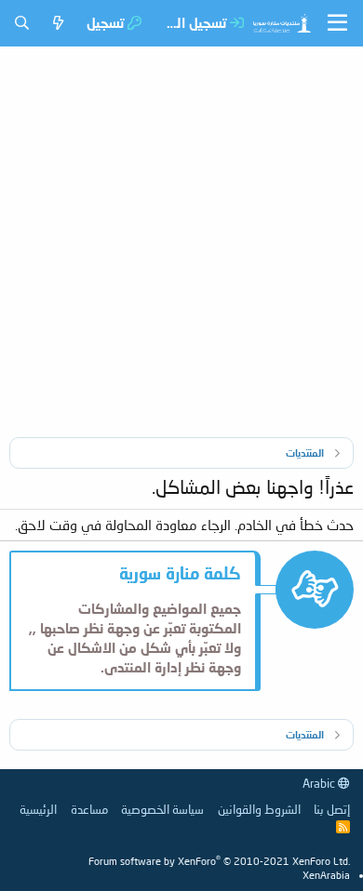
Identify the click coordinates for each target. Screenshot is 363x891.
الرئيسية (38, 809)
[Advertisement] (181, 237)
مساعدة (89, 809)
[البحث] (22, 23)
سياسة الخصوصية (162, 809)
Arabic (320, 783)
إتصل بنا (332, 809)
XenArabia (326, 875)
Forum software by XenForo (219, 861)
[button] (337, 23)
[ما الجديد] (58, 23)
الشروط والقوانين (259, 809)
